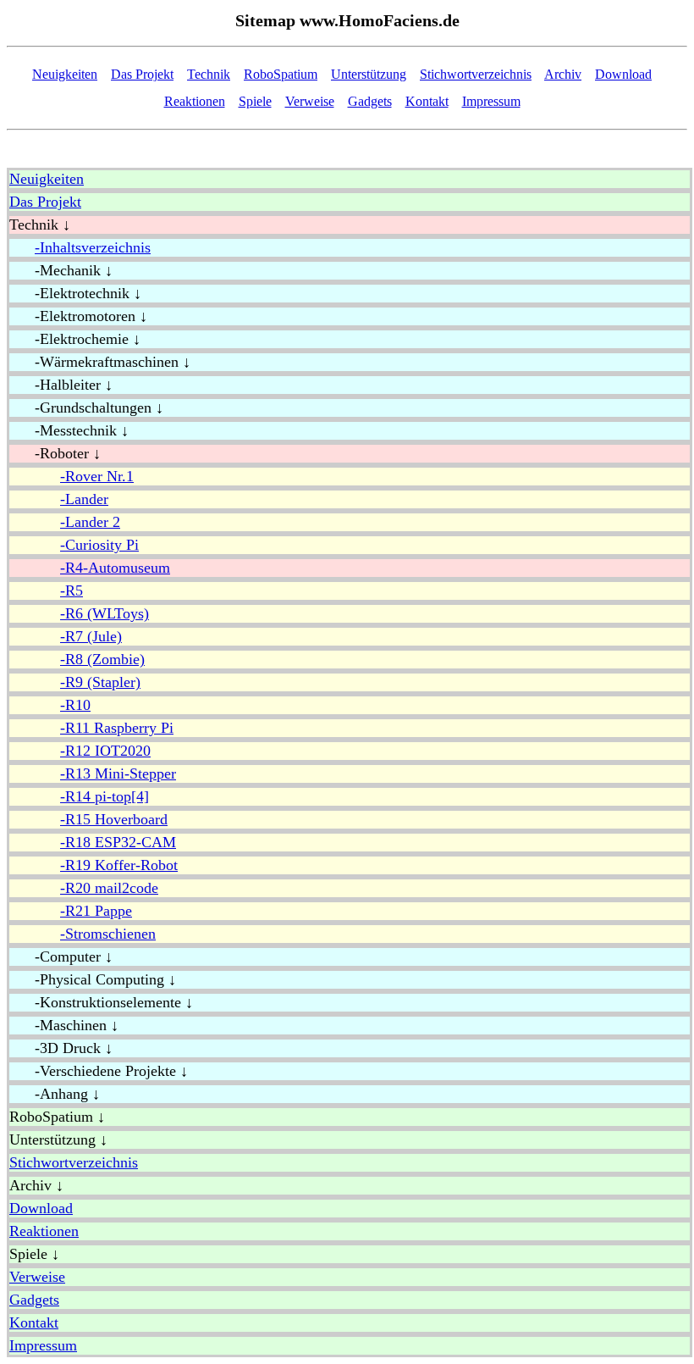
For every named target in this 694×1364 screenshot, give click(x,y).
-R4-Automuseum (115, 567)
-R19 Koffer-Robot (119, 865)
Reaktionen (194, 101)
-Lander (84, 499)
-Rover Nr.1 (97, 476)
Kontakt (427, 101)
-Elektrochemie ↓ (74, 338)
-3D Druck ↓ (61, 1048)
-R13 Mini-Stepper (118, 773)
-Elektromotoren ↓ (78, 316)
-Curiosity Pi (99, 544)
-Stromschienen (108, 933)
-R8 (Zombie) (102, 659)
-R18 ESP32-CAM (118, 842)
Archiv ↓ (36, 1185)
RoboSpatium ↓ (57, 1116)
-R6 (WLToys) (104, 613)
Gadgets (370, 101)
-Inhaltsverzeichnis (93, 247)
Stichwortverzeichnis (476, 74)
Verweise (309, 101)
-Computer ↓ (61, 956)
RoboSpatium (280, 74)
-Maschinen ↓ (63, 1025)
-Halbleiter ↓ (61, 384)
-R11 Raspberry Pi (117, 727)
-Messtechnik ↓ (69, 430)
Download (623, 74)
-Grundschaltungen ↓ (86, 407)
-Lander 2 (90, 521)
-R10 (75, 704)
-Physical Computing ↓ (92, 979)
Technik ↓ (39, 224)
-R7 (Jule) (91, 636)
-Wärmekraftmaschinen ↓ (99, 361)
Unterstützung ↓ (58, 1139)
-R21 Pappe (96, 910)
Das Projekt (142, 74)
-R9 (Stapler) (100, 682)
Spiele (255, 101)
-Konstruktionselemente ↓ (101, 1002)
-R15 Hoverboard (114, 819)
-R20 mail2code (109, 887)
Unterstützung (368, 74)
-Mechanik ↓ (61, 270)
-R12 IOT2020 (105, 750)
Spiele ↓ (34, 1253)
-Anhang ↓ (54, 1093)
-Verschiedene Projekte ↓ (98, 1070)
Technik (208, 74)
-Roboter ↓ (55, 453)
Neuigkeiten (64, 74)
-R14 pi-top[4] (104, 796)
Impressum (491, 101)
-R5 (71, 590)
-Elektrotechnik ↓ (75, 293)
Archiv (562, 74)
